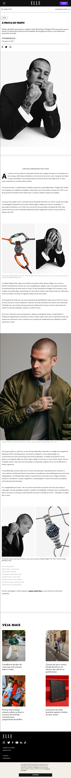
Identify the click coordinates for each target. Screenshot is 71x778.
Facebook (13, 742)
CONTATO (6, 756)
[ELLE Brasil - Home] (35, 4)
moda (4, 18)
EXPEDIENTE (6, 758)
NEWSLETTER (7, 750)
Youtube (17, 742)
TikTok (25, 742)
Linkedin (21, 742)
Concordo (35, 774)
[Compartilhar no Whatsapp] (10, 47)
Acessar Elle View (61, 9)
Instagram (5, 742)
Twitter (9, 742)
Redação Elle (10, 38)
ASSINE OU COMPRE (64, 3)
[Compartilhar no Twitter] (6, 47)
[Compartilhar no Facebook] (2, 47)
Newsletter (8, 9)
